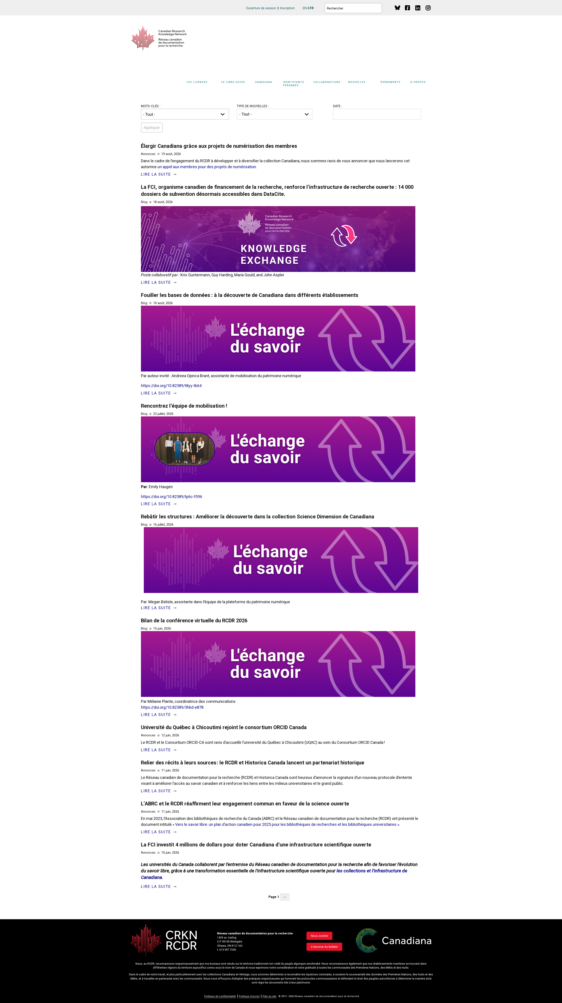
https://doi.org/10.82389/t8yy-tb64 (171, 385)
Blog (144, 202)
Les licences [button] (197, 82)
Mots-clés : (150, 106)
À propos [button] (418, 82)
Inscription (287, 8)
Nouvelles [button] (357, 82)
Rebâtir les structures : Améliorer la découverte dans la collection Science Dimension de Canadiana (257, 517)
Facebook (408, 12)
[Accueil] (159, 38)
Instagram (428, 12)
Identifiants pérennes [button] (293, 84)
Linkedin (418, 12)
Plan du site (269, 996)
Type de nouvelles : (253, 106)
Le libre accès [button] (233, 82)
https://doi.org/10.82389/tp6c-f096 (171, 496)
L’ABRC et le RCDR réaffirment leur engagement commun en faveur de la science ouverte (245, 804)
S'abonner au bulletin (324, 946)
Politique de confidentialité (220, 996)
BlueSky (397, 7)
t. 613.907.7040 (226, 949)
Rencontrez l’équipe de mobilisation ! (184, 406)
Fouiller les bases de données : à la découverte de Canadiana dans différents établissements (249, 295)
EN (305, 8)
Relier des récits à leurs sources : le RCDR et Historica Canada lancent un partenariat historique (252, 763)
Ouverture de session (261, 8)
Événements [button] (391, 82)
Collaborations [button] (326, 82)
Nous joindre (319, 935)
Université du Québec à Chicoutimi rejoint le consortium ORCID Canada (224, 727)
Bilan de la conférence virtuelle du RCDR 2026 (194, 621)
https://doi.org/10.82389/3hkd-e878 (172, 707)
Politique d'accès (249, 996)
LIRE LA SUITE (156, 174)
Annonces (148, 154)
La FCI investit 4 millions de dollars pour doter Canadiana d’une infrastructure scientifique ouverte (256, 845)
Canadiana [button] (263, 82)
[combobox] (185, 114)
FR (312, 8)
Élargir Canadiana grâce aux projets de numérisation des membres (219, 146)
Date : (337, 106)
